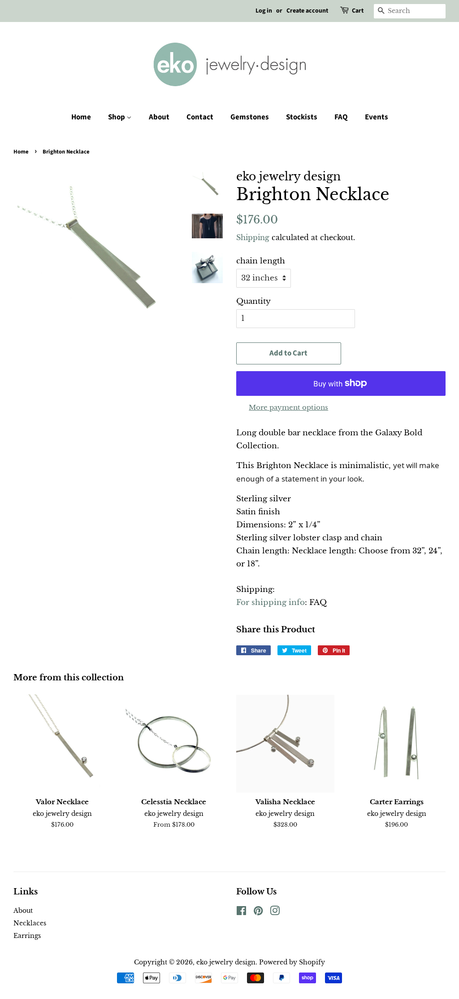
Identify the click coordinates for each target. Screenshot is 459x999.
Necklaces (29, 923)
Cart (358, 10)
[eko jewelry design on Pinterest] (258, 912)
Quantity (253, 301)
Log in (263, 10)
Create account (307, 10)
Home (81, 117)
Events (376, 117)
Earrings (27, 936)
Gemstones (249, 117)
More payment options (288, 407)
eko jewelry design (225, 962)
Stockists (301, 117)
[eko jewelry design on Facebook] (241, 912)
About (159, 117)
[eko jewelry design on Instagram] (275, 912)
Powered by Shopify (292, 962)
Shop (117, 117)
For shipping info (270, 602)
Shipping (252, 237)
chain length (260, 261)
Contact (199, 117)
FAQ (341, 117)
